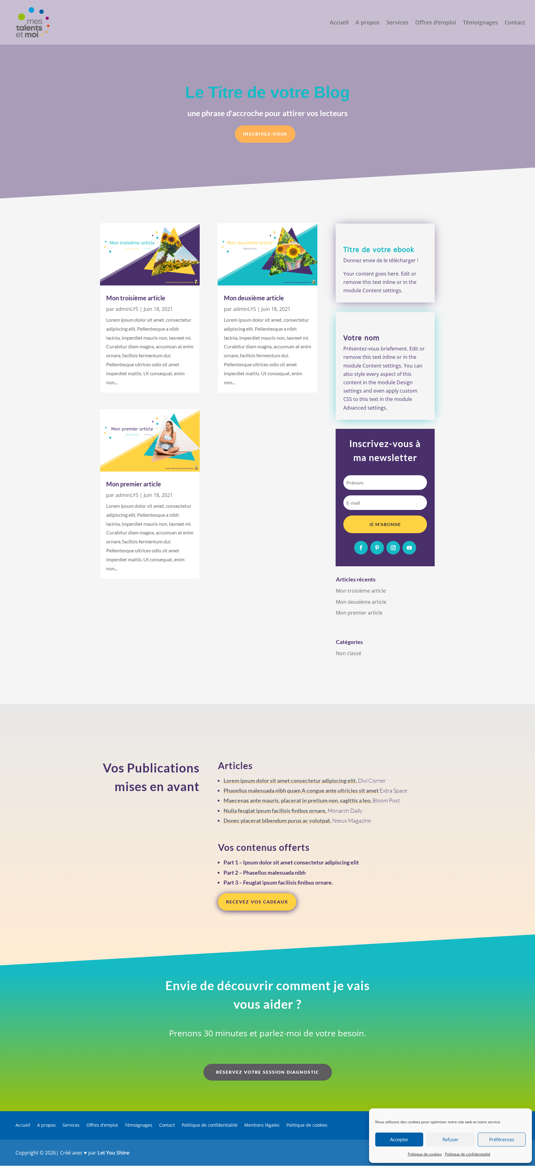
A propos (367, 23)
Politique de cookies (425, 1154)
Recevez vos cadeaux (257, 901)
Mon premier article (133, 484)
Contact (515, 23)
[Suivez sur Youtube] (409, 548)
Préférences (501, 1139)
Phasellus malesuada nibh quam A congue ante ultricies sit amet (301, 790)
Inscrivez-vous (265, 134)
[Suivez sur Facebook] (361, 548)
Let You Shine (113, 1152)
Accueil (339, 23)
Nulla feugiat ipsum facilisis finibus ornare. (276, 810)
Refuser (450, 1139)
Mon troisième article (135, 298)
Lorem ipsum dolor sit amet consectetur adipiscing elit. (290, 780)
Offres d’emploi (435, 23)
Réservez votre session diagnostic (267, 1072)
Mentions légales (262, 1125)
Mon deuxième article (254, 298)
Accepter (399, 1139)
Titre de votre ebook (378, 250)
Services (397, 23)
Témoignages (480, 23)
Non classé (348, 653)
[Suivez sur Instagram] (393, 548)
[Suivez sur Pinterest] (377, 548)
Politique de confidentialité (467, 1154)
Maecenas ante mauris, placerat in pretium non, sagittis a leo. (298, 800)
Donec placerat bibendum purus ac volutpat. (277, 820)
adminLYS (126, 309)
